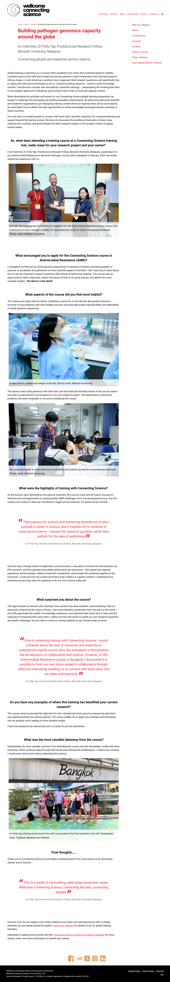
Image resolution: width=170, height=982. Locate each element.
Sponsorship (132, 14)
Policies (143, 14)
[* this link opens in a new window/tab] (71, 958)
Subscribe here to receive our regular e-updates (79, 935)
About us (114, 14)
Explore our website (62, 925)
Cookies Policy (134, 971)
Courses (33, 24)
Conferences (138, 35)
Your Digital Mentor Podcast (147, 62)
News (122, 14)
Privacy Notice (148, 971)
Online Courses (140, 52)
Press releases (140, 57)
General (136, 46)
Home (20, 24)
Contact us (154, 14)
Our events (103, 14)
